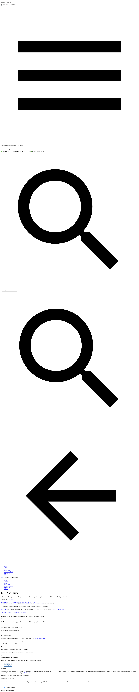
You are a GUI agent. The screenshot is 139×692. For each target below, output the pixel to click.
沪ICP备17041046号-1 (58, 609)
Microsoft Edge (8, 664)
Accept (3, 690)
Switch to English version (30, 673)
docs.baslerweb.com (40, 638)
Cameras (6, 567)
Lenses (5, 569)
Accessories (7, 573)
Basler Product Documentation (12, 577)
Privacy (10, 612)
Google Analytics (10, 687)
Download (3, 612)
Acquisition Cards (8, 572)
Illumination (7, 570)
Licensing (16, 612)
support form (39, 603)
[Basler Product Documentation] (2, 6)
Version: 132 (4, 609)
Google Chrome (8, 663)
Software (6, 574)
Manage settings (10, 690)
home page (10, 599)
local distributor (27, 603)
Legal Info (23, 612)
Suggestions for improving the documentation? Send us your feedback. (19, 602)
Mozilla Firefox (8, 666)
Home (5, 566)
